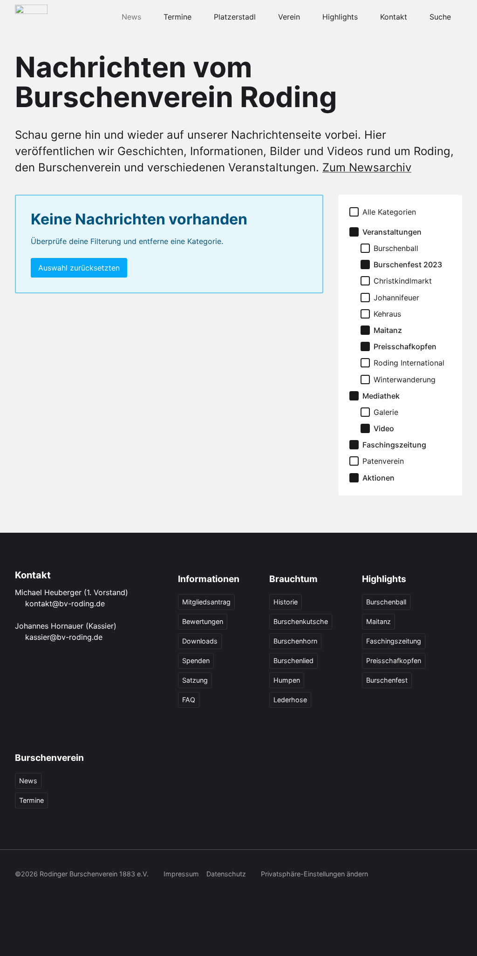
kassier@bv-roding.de (63, 637)
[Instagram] (41, 893)
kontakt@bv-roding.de (65, 603)
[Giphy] (123, 893)
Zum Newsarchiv (366, 167)
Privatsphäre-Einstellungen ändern (314, 874)
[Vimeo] (103, 893)
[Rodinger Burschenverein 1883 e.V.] (31, 17)
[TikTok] (62, 893)
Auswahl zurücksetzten (79, 267)
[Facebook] (21, 893)
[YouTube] (82, 893)
